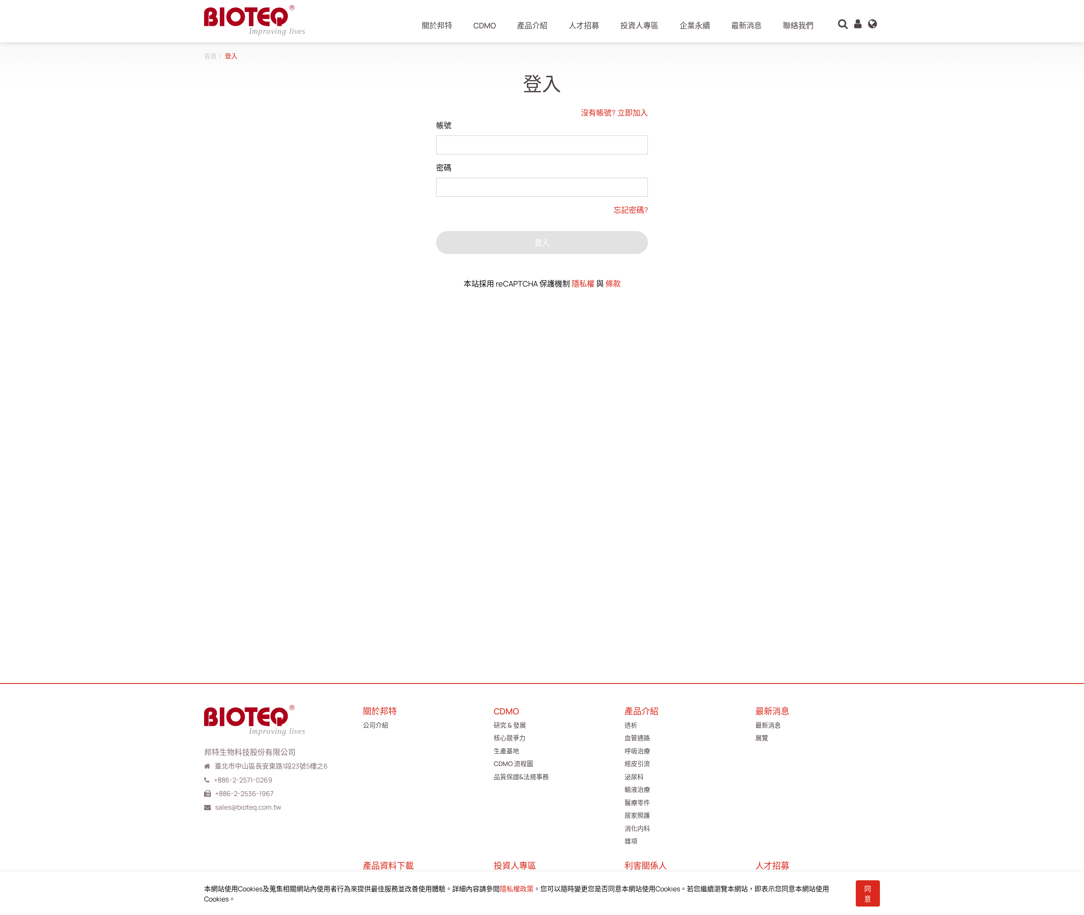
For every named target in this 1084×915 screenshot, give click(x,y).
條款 (613, 283)
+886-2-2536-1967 (244, 793)
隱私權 (583, 283)
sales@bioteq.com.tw (248, 807)
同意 (867, 894)
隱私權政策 (517, 888)
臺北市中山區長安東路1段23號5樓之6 (271, 766)
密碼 (443, 168)
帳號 (443, 125)
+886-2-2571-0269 (243, 780)
